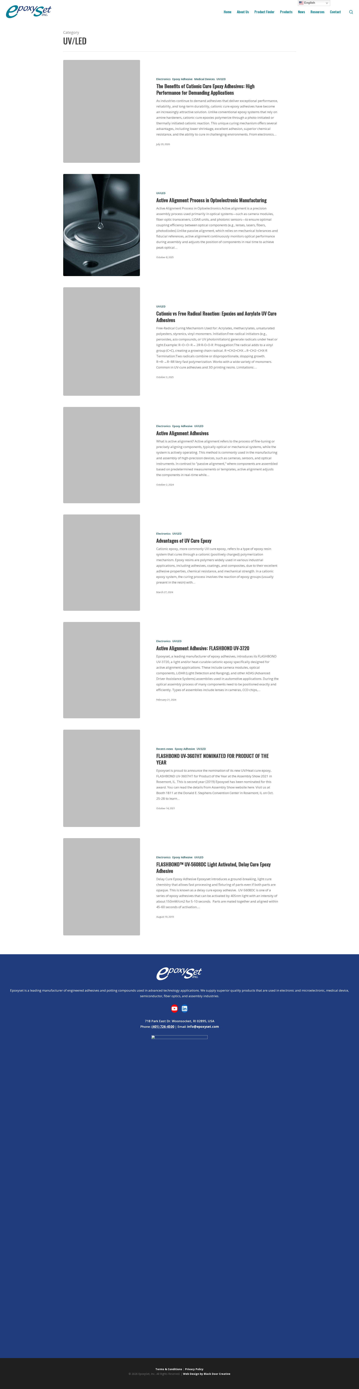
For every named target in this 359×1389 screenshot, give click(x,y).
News (301, 11)
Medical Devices (204, 79)
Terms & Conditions (168, 1369)
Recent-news (164, 749)
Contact (335, 11)
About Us (243, 11)
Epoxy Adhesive (182, 79)
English (309, 2)
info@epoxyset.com (202, 1026)
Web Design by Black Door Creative (206, 1374)
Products (286, 11)
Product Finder (264, 11)
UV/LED (220, 79)
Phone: (145, 1026)
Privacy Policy (194, 1369)
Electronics (163, 79)
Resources (317, 11)
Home (227, 11)
